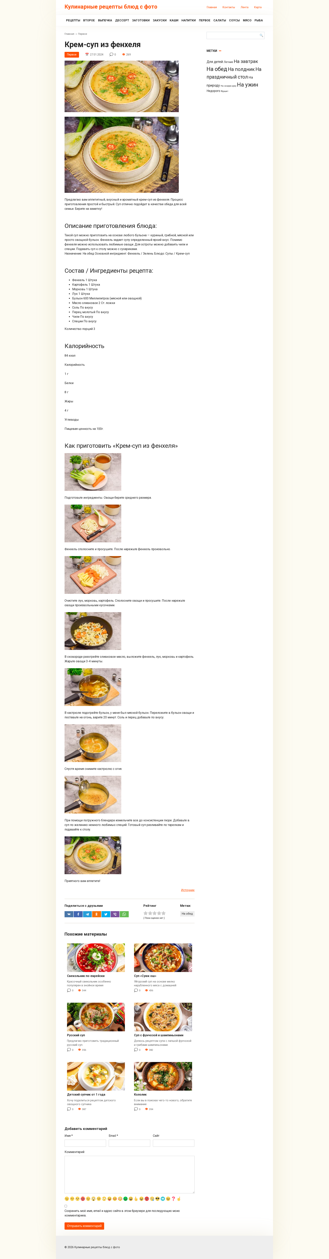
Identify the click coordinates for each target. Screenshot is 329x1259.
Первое (204, 20)
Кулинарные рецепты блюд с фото (111, 6)
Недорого (213, 91)
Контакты (229, 7)
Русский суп (76, 1035)
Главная (212, 7)
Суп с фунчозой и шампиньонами (158, 1035)
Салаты (219, 20)
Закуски (160, 20)
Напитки (188, 20)
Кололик (140, 1094)
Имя (69, 1136)
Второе (89, 20)
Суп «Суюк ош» (145, 976)
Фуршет (224, 91)
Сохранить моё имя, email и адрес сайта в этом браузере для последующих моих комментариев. (122, 1213)
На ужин (247, 84)
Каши (174, 20)
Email (113, 1136)
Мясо (247, 20)
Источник (188, 890)
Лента (244, 7)
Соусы (234, 20)
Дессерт (122, 20)
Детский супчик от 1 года (86, 1094)
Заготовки (141, 20)
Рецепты (73, 20)
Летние (228, 62)
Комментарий (74, 1152)
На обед (187, 913)
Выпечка (105, 20)
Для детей (215, 62)
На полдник (241, 69)
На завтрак (246, 61)
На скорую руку (228, 85)
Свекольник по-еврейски (86, 976)
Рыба (259, 20)
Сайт (156, 1136)
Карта (258, 7)
